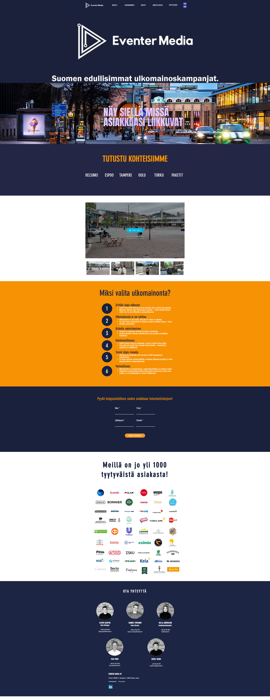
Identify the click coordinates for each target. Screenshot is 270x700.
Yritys (138, 408)
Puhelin (139, 420)
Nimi (116, 408)
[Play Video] (98, 268)
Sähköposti (119, 420)
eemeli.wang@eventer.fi (156, 666)
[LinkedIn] (111, 687)
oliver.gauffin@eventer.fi (105, 631)
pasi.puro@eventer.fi (114, 665)
